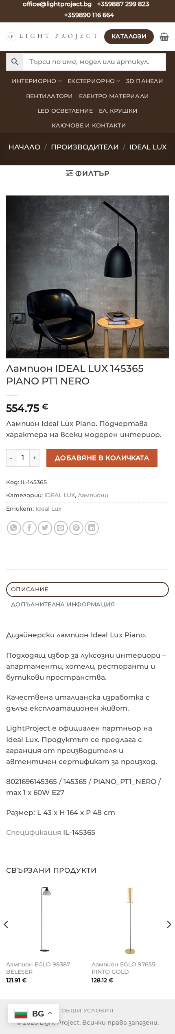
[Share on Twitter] (45, 528)
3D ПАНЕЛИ (144, 81)
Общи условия (87, 1010)
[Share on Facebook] (29, 528)
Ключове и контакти (89, 125)
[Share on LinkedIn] (92, 528)
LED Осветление (65, 111)
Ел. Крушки (118, 111)
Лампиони (93, 495)
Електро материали (114, 96)
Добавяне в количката (102, 458)
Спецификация (33, 832)
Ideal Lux (48, 508)
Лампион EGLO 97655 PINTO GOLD (123, 968)
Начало (24, 147)
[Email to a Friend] (61, 528)
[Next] (168, 941)
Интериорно (34, 81)
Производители (85, 147)
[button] (164, 37)
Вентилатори (49, 96)
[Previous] (6, 941)
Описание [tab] (29, 589)
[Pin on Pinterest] (76, 528)
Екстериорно (91, 81)
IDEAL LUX (147, 147)
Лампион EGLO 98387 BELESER (38, 968)
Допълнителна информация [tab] (63, 604)
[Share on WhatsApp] (14, 528)
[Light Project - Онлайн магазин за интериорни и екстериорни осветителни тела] (52, 36)
